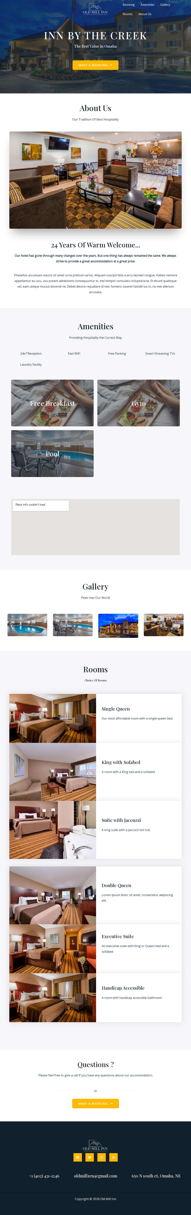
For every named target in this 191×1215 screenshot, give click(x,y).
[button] (11, 625)
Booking (129, 5)
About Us (144, 14)
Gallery (165, 5)
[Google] (113, 1157)
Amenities (147, 5)
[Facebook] (77, 1157)
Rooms (127, 14)
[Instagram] (101, 1157)
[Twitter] (89, 1157)
